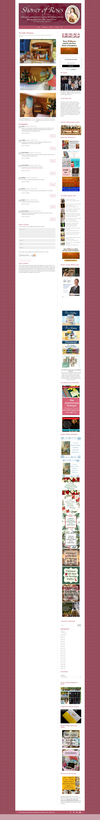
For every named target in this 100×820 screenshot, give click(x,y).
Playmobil (42, 35)
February (64, 634)
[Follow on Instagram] (77, 812)
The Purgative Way (74, 378)
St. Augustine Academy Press (74, 376)
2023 (63, 639)
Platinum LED (68, 378)
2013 (63, 657)
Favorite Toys (37, 35)
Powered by (68, 69)
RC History (73, 379)
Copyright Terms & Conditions (71, 802)
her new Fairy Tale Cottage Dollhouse (37, 118)
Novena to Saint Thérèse (70, 199)
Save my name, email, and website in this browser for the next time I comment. (34, 251)
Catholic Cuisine (75, 122)
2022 (63, 641)
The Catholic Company (72, 374)
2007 (63, 668)
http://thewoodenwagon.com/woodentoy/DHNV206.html (32, 168)
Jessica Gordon (25, 152)
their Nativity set (33, 120)
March (64, 632)
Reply (52, 136)
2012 (63, 659)
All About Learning (77, 372)
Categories (63, 675)
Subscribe (70, 66)
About (51, 27)
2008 (63, 666)
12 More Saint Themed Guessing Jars (73, 232)
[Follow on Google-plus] (80, 812)
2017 (63, 650)
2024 (63, 637)
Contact (57, 27)
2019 (63, 646)
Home (38, 27)
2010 (63, 662)
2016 (63, 652)
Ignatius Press (64, 374)
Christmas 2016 (32, 35)
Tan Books (63, 378)
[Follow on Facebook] (70, 812)
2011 (63, 661)
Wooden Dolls (47, 35)
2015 (63, 653)
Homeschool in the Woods (70, 375)
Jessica (21, 35)
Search (79, 625)
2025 (63, 636)
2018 (63, 648)
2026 (62, 631)
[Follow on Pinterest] (73, 812)
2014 (63, 655)
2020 (63, 644)
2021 (63, 643)
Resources (45, 27)
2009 (63, 664)
